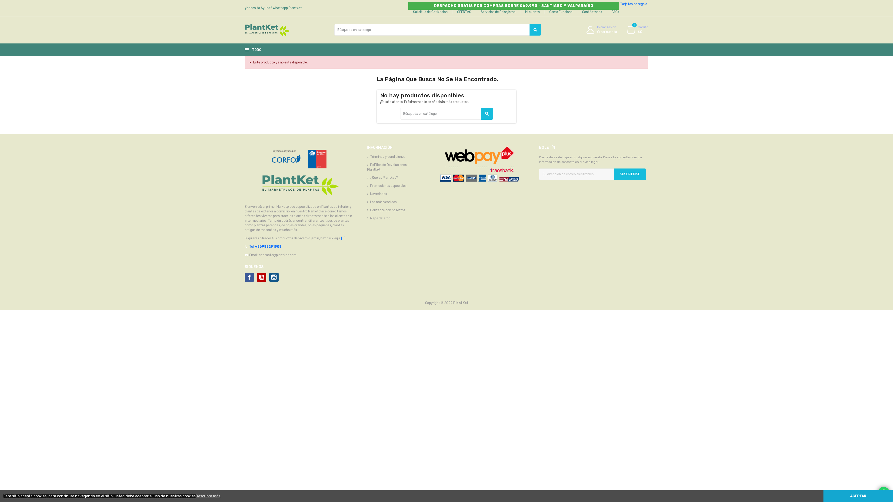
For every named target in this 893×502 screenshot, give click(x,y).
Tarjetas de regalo (633, 4)
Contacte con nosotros (387, 210)
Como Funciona (561, 12)
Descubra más (208, 496)
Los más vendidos (383, 202)
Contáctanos (592, 12)
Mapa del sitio (380, 218)
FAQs (615, 12)
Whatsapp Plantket (287, 8)
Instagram (274, 277)
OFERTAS (464, 12)
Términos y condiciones (387, 157)
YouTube (261, 277)
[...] (342, 238)
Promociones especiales (388, 186)
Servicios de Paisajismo (498, 12)
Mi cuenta (532, 12)
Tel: (265, 247)
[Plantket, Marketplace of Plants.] (267, 30)
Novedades (378, 194)
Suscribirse (630, 174)
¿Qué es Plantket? (384, 178)
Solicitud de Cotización (430, 12)
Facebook (249, 277)
